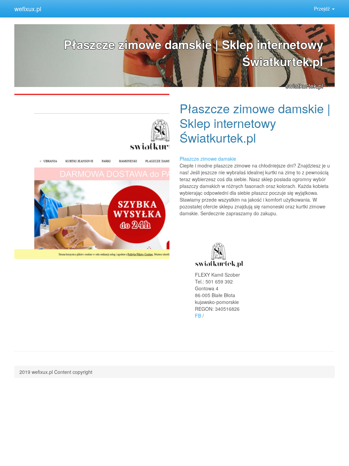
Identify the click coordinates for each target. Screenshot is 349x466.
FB (198, 315)
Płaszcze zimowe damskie (208, 158)
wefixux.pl (27, 8)
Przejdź (322, 8)
